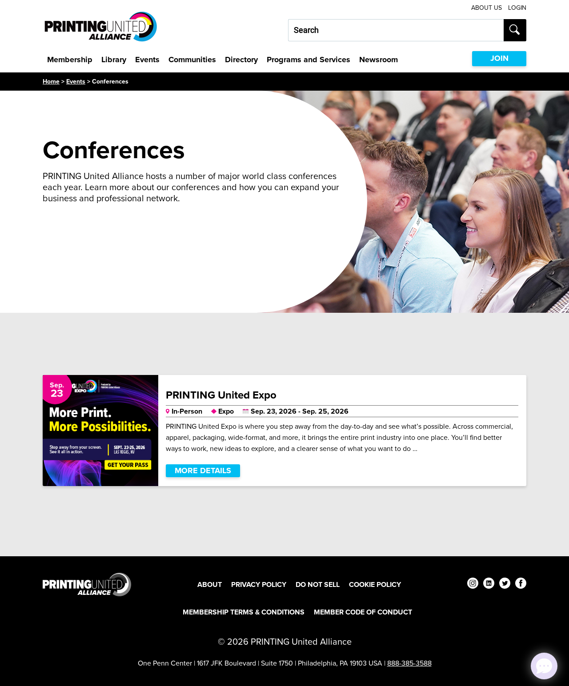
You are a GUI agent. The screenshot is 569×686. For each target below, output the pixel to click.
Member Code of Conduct (363, 612)
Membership (69, 59)
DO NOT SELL (318, 584)
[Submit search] (515, 30)
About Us (486, 8)
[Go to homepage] (87, 584)
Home (51, 81)
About (209, 584)
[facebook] (520, 584)
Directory (241, 59)
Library (113, 59)
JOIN (499, 58)
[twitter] (504, 584)
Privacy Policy (258, 584)
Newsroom (378, 59)
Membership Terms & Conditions (244, 612)
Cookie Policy (375, 584)
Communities (192, 59)
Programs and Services (308, 59)
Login (517, 8)
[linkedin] (488, 584)
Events (147, 59)
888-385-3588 (409, 663)
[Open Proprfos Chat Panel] (544, 666)
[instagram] (472, 584)
